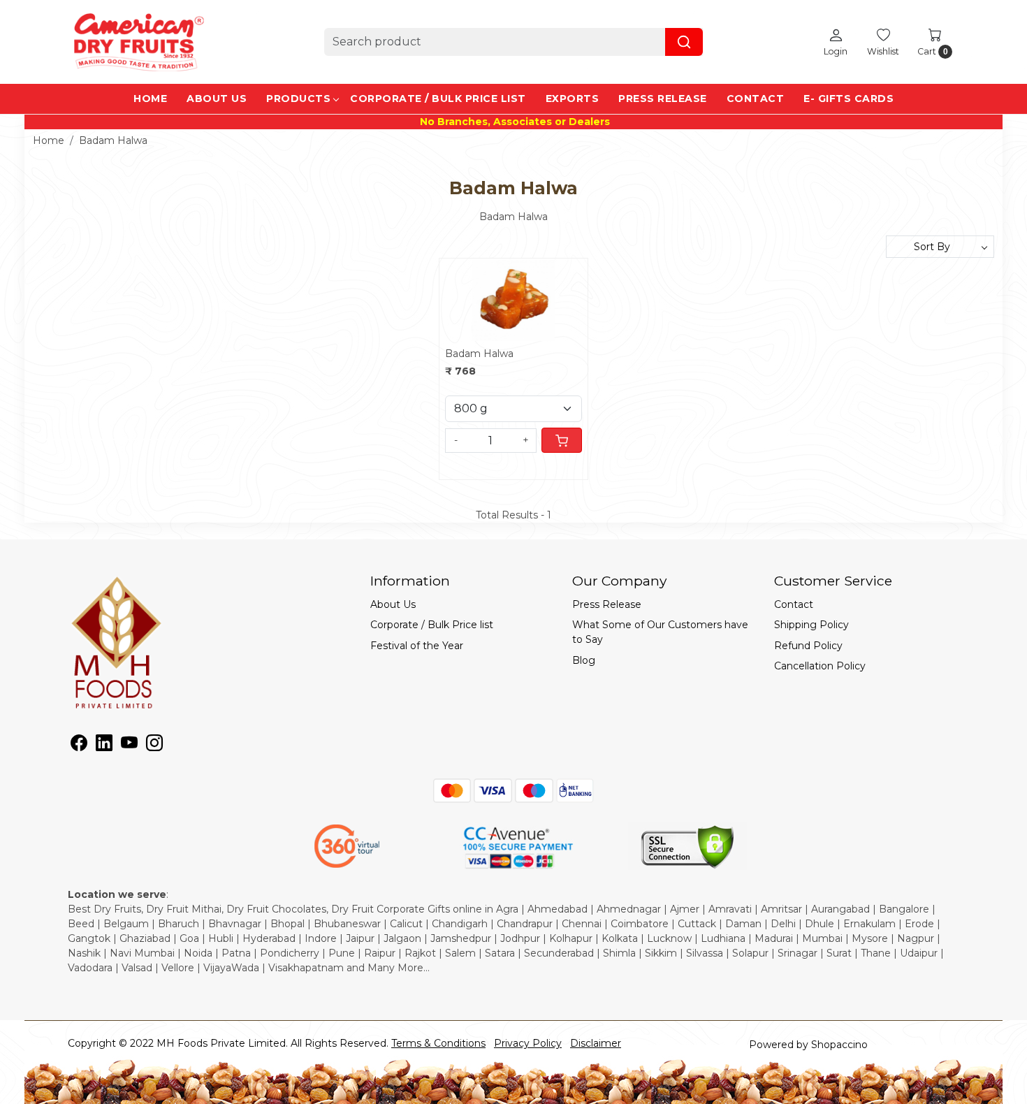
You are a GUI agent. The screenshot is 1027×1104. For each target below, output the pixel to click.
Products (298, 98)
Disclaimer (595, 1043)
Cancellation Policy (820, 666)
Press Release (662, 98)
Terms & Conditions (438, 1043)
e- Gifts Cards (848, 98)
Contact (756, 98)
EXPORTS (572, 98)
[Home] (137, 42)
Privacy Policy (528, 1043)
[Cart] (561, 440)
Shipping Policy (811, 624)
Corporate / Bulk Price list (438, 98)
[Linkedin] (104, 745)
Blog (583, 660)
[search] (684, 42)
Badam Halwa (479, 353)
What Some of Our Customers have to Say (660, 632)
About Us (217, 98)
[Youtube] (129, 745)
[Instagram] (154, 745)
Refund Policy (808, 645)
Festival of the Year (416, 645)
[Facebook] (79, 745)
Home (150, 98)
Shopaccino (839, 1044)
